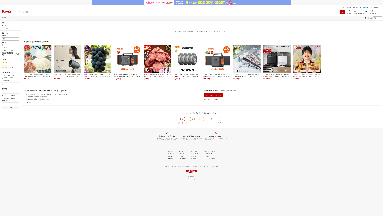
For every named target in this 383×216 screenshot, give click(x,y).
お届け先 (4, 35)
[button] (376, 7)
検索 (11, 107)
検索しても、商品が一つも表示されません (37, 99)
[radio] (2, 25)
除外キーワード (6, 101)
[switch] (17, 54)
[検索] (343, 12)
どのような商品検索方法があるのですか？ (37, 96)
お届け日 (4, 42)
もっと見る (28, 102)
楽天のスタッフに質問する (213, 95)
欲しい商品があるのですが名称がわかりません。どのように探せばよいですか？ (47, 94)
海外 (7, 33)
